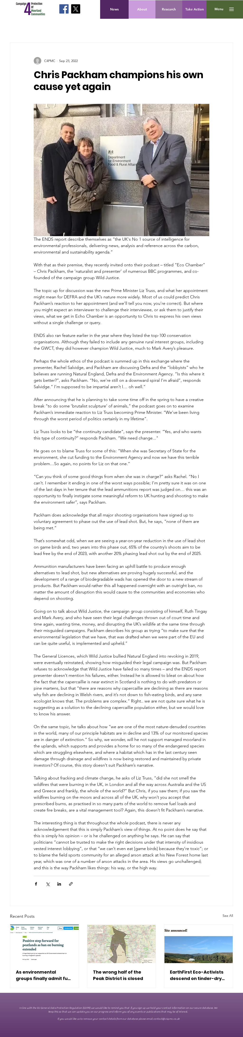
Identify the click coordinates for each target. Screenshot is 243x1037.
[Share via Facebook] (36, 884)
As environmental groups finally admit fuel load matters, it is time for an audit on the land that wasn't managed (44, 975)
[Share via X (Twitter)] (47, 884)
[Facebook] (64, 9)
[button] (219, 9)
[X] (75, 9)
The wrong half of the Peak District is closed (118, 975)
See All (228, 915)
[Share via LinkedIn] (59, 884)
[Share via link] (71, 884)
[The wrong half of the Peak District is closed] (121, 944)
